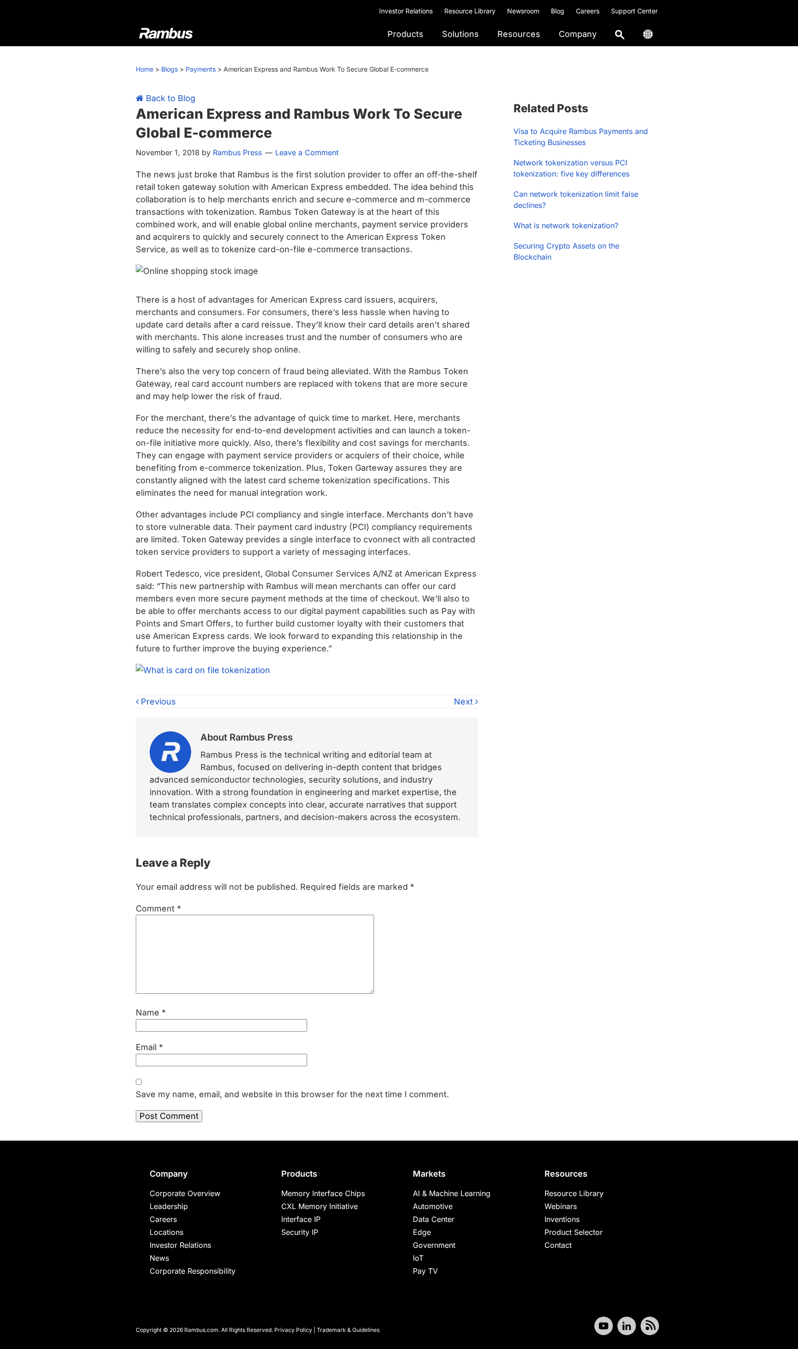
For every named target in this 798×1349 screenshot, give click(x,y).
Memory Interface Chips (323, 1193)
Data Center (433, 1219)
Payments (201, 69)
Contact (558, 1245)
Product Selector (573, 1232)
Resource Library (470, 11)
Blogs (169, 69)
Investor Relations (406, 11)
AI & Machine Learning (451, 1193)
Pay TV (425, 1271)
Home (144, 69)
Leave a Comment (307, 152)
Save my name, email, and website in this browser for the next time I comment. (292, 1094)
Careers (587, 11)
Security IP (299, 1232)
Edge (422, 1232)
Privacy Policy (293, 1329)
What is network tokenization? (566, 225)
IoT (418, 1258)
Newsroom (523, 11)
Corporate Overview (185, 1193)
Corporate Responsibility (193, 1271)
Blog (557, 11)
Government (434, 1245)
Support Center (634, 11)
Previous (157, 701)
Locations (166, 1232)
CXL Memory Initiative (319, 1206)
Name (151, 1012)
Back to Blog (169, 98)
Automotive (433, 1206)
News (159, 1258)
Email (149, 1047)
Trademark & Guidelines (348, 1329)
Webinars (560, 1206)
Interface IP (300, 1219)
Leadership (169, 1206)
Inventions (562, 1219)
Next (464, 701)
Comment (158, 908)
